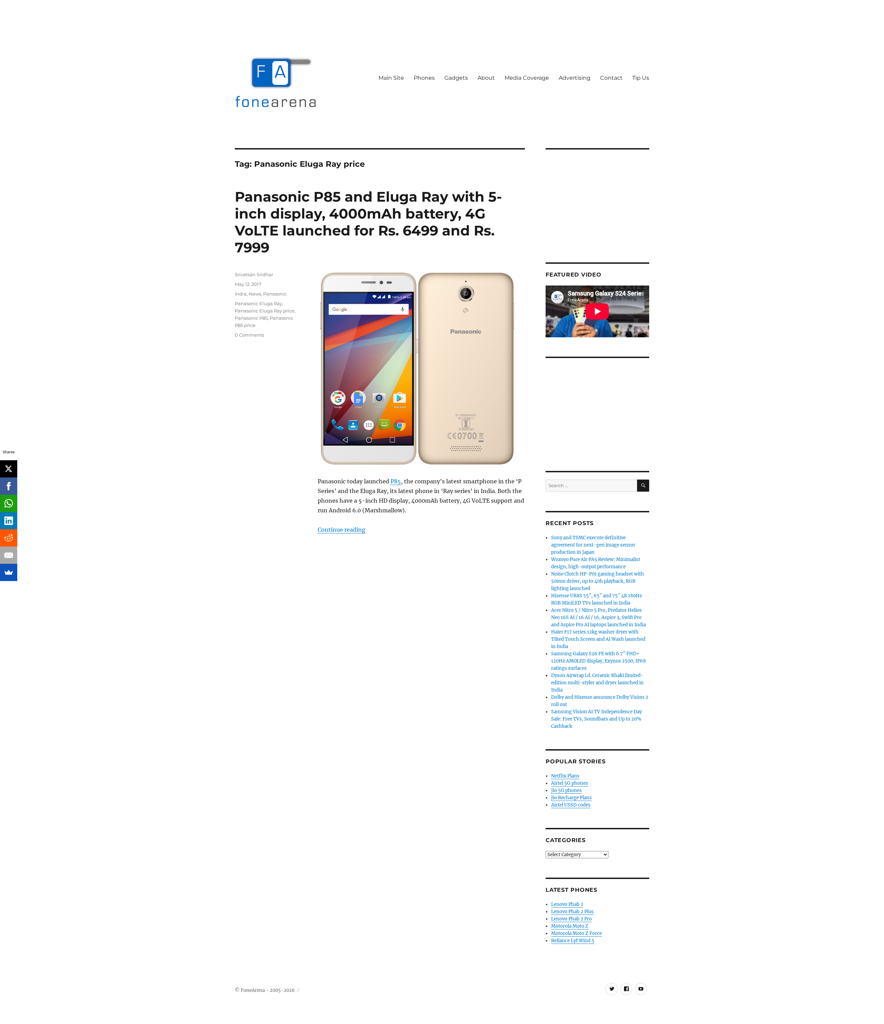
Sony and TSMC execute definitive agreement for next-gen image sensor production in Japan (593, 545)
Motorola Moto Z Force (576, 933)
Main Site (391, 78)
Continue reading (341, 529)
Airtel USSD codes (570, 805)
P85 (396, 481)
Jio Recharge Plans (571, 798)
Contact (611, 78)
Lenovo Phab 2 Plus (572, 912)
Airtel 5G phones (569, 783)
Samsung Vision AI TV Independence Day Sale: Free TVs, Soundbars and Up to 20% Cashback (596, 719)
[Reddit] (8, 538)
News (255, 294)
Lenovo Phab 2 (567, 904)
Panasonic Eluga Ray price (265, 310)
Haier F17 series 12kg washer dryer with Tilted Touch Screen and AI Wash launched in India (598, 639)
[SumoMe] (8, 572)
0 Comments (249, 335)
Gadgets (456, 78)
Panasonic (275, 294)
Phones (424, 78)
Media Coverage (527, 78)
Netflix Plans (565, 776)
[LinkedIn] (8, 520)
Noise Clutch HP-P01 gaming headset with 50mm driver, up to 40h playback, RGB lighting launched (597, 581)
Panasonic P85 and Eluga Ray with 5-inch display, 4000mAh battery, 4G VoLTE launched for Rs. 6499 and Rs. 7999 (368, 222)
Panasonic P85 (251, 318)
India (241, 294)
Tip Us (640, 78)
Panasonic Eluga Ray (258, 303)
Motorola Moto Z (569, 926)
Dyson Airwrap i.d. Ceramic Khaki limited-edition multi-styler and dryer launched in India (597, 683)
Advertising (574, 78)
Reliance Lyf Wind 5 (572, 941)
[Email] (8, 555)
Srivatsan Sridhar (254, 274)
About (486, 78)
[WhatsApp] (8, 503)
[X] (8, 468)
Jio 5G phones (566, 790)
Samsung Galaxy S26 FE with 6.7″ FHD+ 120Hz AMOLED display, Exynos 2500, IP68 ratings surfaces (598, 661)
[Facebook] (8, 486)
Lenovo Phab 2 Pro (571, 919)
